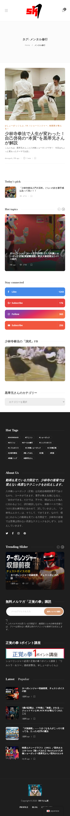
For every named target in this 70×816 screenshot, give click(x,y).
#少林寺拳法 (12, 453)
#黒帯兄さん (28, 458)
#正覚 (41, 453)
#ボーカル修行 (27, 442)
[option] (35, 192)
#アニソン (29, 437)
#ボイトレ (11, 442)
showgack (8, 158)
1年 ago (16, 158)
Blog (35, 807)
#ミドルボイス (13, 448)
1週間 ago (14, 583)
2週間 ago (26, 719)
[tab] (10, 679)
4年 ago (13, 265)
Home (27, 45)
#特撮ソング (12, 458)
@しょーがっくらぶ (14, 126)
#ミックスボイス (45, 442)
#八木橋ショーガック (33, 448)
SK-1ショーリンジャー (36, 126)
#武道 (52, 453)
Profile (24, 807)
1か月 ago (26, 759)
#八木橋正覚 (51, 448)
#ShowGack (13, 437)
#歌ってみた (28, 453)
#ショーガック (44, 437)
